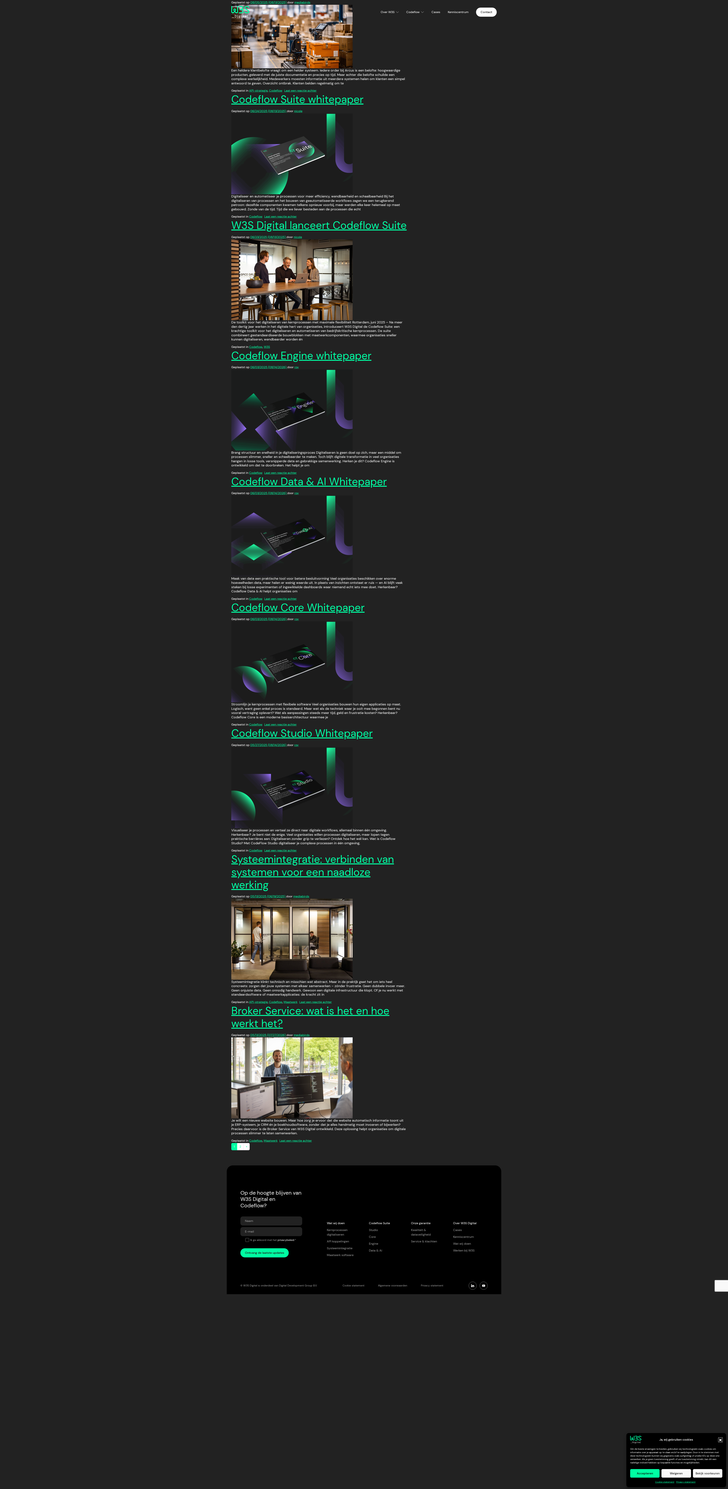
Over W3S (388, 12)
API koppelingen (338, 1241)
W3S (267, 347)
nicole (298, 111)
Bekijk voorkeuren (708, 1473)
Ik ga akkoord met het (273, 1240)
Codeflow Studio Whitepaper (302, 733)
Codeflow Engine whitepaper (301, 355)
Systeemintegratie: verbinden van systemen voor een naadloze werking (312, 872)
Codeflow (413, 12)
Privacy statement (686, 1481)
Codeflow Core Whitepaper (298, 607)
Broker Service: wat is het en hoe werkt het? (310, 1017)
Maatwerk (290, 1002)
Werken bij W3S (464, 1250)
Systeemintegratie (339, 1248)
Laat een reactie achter (300, 91)
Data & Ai (375, 1250)
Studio (373, 1230)
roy (296, 367)
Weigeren (676, 1473)
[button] (720, 1440)
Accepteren (645, 1473)
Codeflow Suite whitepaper (297, 99)
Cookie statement (664, 1481)
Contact (486, 12)
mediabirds (301, 896)
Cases (435, 12)
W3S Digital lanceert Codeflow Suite (319, 225)
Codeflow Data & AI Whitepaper (309, 481)
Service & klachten (424, 1241)
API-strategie (258, 91)
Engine (373, 1244)
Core (372, 1237)
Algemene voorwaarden (392, 1285)
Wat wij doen (462, 1244)
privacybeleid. (286, 1240)
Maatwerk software (340, 1255)
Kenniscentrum (458, 12)
